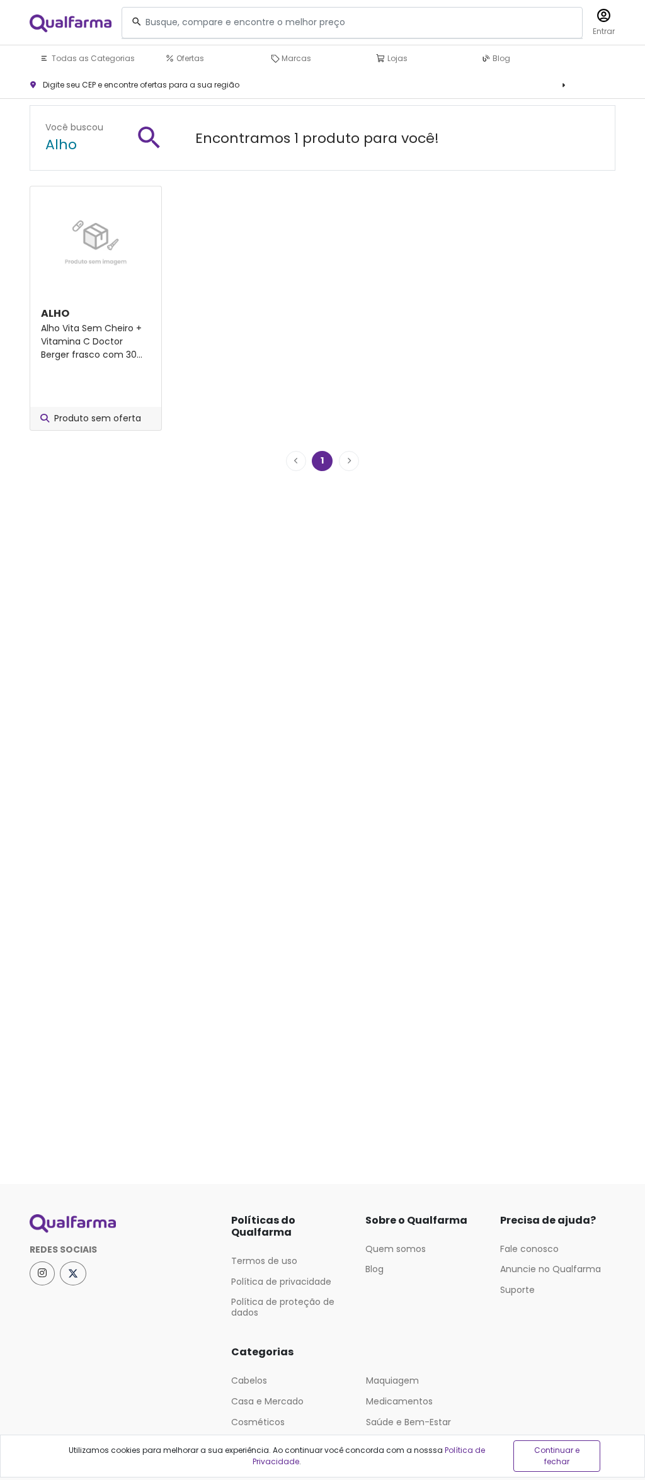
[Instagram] (42, 1273)
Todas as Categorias (92, 58)
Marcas (295, 58)
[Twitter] (73, 1273)
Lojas (396, 58)
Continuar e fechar (556, 1456)
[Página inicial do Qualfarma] (121, 1223)
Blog (500, 58)
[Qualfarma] (70, 23)
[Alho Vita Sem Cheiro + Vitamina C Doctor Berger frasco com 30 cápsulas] (96, 238)
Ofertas (189, 58)
